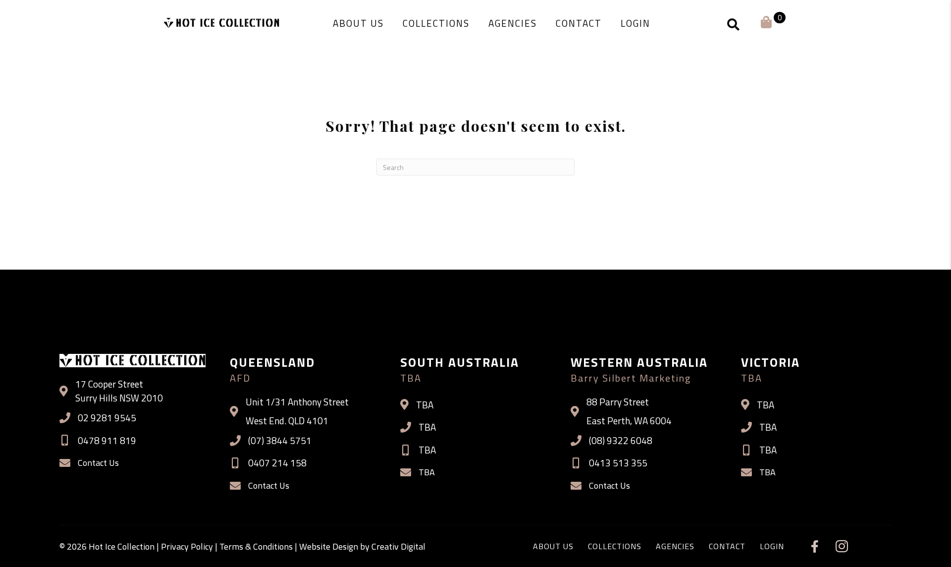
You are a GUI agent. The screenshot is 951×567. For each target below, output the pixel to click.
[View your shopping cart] (766, 21)
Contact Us (98, 462)
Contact (727, 546)
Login (772, 546)
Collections (614, 546)
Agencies (675, 546)
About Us (553, 546)
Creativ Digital (398, 546)
